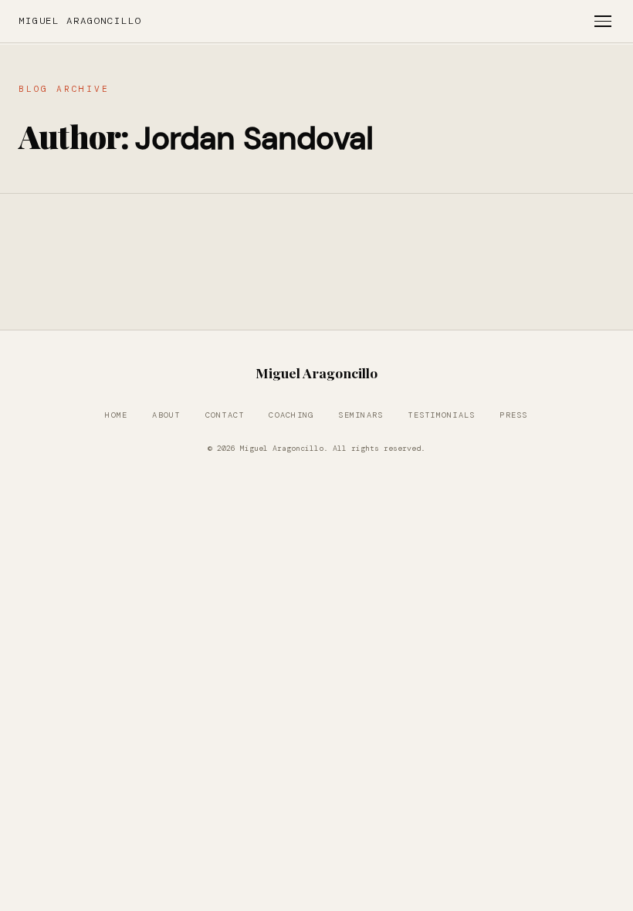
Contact (225, 415)
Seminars (360, 415)
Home (116, 415)
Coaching (291, 415)
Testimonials (441, 415)
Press (513, 415)
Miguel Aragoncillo (80, 21)
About (166, 415)
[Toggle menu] (602, 21)
